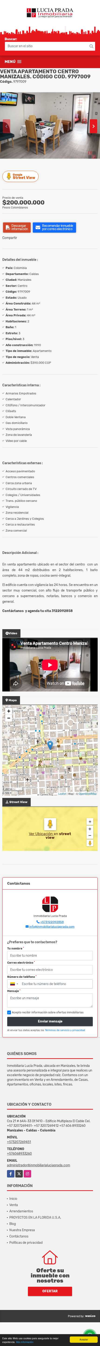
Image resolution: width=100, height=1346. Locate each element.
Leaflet (62, 793)
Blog (12, 1224)
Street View (24, 176)
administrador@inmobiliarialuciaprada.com (38, 1165)
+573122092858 (52, 922)
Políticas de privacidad (26, 1243)
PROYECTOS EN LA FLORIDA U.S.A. (35, 1218)
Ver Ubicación (41, 834)
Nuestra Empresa (22, 1230)
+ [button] (8, 711)
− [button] (8, 718)
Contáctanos (18, 1236)
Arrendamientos (21, 1211)
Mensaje (13, 991)
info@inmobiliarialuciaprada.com (52, 926)
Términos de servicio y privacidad (65, 1030)
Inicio (13, 1199)
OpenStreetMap (88, 793)
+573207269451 (19, 1142)
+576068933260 (19, 1154)
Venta (13, 1205)
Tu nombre (15, 948)
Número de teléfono (22, 977)
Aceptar (84, 1339)
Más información (24, 1342)
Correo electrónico (21, 963)
